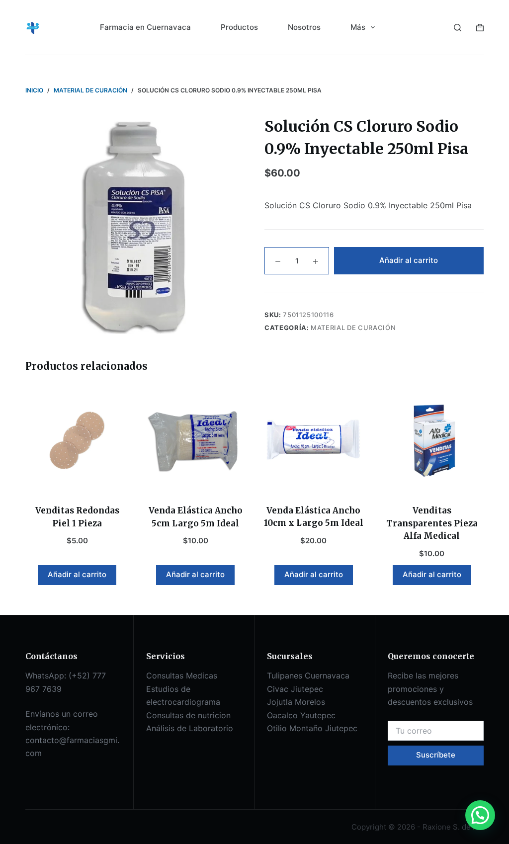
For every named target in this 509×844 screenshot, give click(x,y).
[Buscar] (457, 27)
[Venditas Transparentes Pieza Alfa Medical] (432, 440)
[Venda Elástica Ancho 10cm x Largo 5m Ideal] (313, 440)
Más (357, 27)
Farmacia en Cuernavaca (145, 27)
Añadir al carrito (408, 260)
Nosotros (304, 27)
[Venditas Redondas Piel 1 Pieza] (77, 440)
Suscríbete (435, 755)
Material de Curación (353, 328)
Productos (239, 27)
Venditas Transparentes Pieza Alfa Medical (432, 523)
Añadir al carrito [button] (77, 574)
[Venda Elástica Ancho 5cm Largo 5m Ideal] (195, 440)
